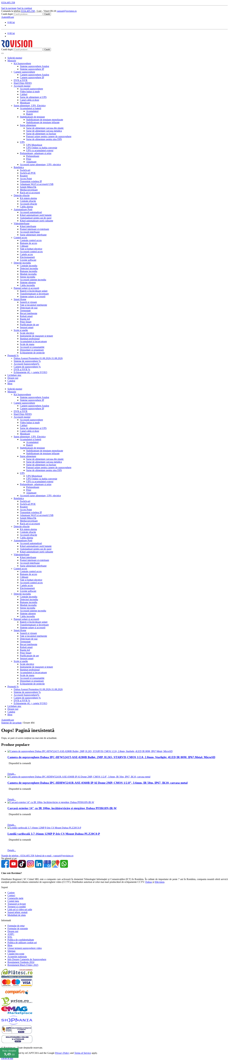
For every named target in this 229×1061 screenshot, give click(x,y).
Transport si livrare (16, 903)
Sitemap (11, 951)
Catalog (11, 380)
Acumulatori (32, 111)
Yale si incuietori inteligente (33, 305)
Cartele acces (26, 254)
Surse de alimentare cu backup (41, 133)
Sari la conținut (24, 8)
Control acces (20, 237)
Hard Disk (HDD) (23, 83)
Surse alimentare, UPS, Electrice (30, 105)
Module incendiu (28, 274)
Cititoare (24, 246)
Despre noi (12, 378)
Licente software (28, 260)
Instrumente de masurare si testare (36, 335)
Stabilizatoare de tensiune (32, 116)
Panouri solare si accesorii (26, 288)
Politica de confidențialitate (20, 939)
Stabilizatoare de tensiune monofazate (44, 119)
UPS (22, 142)
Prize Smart (25, 321)
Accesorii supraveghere (31, 88)
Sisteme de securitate (11, 722)
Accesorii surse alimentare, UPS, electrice (40, 164)
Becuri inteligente (28, 313)
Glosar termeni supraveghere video (24, 948)
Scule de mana (27, 344)
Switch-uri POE (28, 173)
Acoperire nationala (17, 956)
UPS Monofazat (34, 145)
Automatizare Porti (23, 209)
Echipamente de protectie (32, 352)
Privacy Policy (62, 1053)
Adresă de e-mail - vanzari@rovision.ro (54, 855)
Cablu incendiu (27, 285)
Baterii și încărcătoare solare (34, 291)
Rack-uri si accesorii (30, 192)
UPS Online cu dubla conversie (41, 147)
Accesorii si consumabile (32, 347)
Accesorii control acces (31, 251)
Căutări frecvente (15, 953)
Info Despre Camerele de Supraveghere (26, 959)
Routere (24, 175)
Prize (28, 159)
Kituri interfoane (28, 226)
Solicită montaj (14, 57)
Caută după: (7, 14)
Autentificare (7, 17)
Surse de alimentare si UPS (33, 97)
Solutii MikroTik (28, 187)
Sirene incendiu (27, 277)
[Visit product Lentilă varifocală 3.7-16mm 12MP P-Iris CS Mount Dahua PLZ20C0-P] (44, 827)
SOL (9, 937)
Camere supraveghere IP (32, 77)
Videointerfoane (21, 223)
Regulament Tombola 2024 (20, 962)
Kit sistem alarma (28, 198)
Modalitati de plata (16, 915)
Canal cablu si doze (29, 100)
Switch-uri (25, 170)
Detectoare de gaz (29, 307)
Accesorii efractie (28, 203)
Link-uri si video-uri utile (19, 909)
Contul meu (13, 901)
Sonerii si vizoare (28, 302)
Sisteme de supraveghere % (27, 361)
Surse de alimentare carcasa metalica (44, 130)
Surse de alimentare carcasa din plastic (45, 128)
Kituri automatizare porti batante (36, 215)
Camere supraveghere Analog (34, 74)
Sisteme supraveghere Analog (34, 66)
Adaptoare (31, 161)
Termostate (25, 310)
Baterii (29, 114)
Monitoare (25, 102)
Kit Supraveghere (22, 63)
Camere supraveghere (24, 72)
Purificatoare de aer (29, 324)
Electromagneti (27, 257)
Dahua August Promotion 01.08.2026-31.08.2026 (38, 358)
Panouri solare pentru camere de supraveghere (48, 136)
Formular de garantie (17, 928)
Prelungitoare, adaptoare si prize (35, 153)
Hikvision (159, 882)
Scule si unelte (21, 330)
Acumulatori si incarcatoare (33, 341)
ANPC (10, 934)
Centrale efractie (28, 201)
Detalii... (11, 774)
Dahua (148, 882)
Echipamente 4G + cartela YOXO (30, 372)
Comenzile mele (15, 898)
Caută (47, 14)
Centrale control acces (31, 240)
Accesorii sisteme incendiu (33, 279)
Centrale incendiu (28, 265)
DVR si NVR (20, 80)
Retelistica (19, 167)
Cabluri (23, 94)
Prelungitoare (32, 156)
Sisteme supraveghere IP (32, 69)
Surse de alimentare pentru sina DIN (44, 139)
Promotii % (13, 355)
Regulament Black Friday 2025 (22, 965)
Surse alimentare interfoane (33, 234)
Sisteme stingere (28, 282)
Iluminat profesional (30, 338)
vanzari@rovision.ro (67, 11)
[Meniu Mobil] (2, 53)
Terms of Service (82, 1053)
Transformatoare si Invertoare (34, 293)
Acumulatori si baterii (30, 108)
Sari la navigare (9, 8)
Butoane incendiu (28, 271)
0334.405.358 (28, 11)
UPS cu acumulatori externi (39, 150)
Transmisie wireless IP (31, 181)
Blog (9, 383)
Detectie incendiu (22, 262)
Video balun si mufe (30, 91)
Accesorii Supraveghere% (26, 364)
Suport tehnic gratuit (17, 912)
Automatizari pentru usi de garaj (35, 218)
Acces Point (26, 178)
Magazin (11, 60)
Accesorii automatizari (31, 212)
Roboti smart (26, 316)
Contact (11, 895)
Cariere (11, 892)
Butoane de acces (28, 243)
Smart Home (20, 299)
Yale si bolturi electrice (31, 248)
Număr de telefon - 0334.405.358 (17, 855)
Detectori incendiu (29, 268)
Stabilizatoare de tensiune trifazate (43, 122)
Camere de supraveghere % (27, 366)
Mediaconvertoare (29, 189)
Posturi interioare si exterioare (34, 229)
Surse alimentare (28, 125)
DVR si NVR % (22, 369)
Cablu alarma (26, 206)
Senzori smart (26, 327)
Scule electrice (27, 333)
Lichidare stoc (14, 375)
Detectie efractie (22, 195)
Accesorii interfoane (30, 232)
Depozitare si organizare (32, 350)
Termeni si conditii (16, 906)
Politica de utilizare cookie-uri (22, 942)
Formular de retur (16, 925)
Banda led (25, 319)
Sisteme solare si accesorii (32, 296)
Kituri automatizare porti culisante (36, 220)
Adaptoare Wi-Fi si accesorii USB (36, 184)
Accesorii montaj (22, 86)
